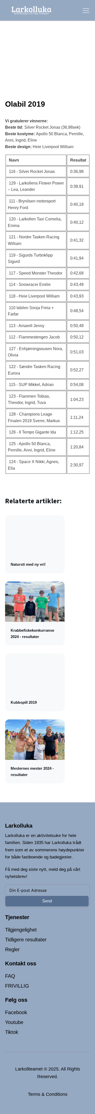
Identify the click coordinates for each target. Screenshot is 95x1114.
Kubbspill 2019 (24, 702)
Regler (12, 949)
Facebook (16, 1012)
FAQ (10, 976)
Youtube (14, 1022)
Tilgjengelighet (21, 930)
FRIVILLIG (17, 986)
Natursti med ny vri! (28, 564)
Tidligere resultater (26, 939)
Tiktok (11, 1032)
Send (47, 901)
